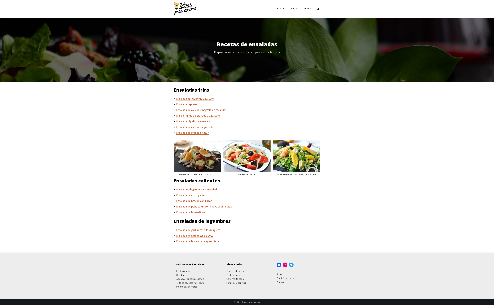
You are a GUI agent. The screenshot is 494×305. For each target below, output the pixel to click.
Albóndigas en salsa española (190, 278)
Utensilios (306, 8)
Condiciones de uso (286, 278)
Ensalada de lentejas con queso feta (197, 241)
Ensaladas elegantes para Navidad (196, 189)
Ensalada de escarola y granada (194, 127)
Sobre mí (281, 274)
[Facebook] (279, 265)
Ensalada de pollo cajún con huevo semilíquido (204, 206)
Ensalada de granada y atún (192, 132)
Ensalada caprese (186, 104)
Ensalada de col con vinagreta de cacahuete (202, 110)
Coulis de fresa (233, 274)
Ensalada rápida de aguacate (193, 121)
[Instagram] (285, 265)
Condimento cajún (235, 278)
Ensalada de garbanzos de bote (194, 235)
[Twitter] (291, 265)
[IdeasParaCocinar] (185, 8)
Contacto (281, 282)
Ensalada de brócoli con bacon (194, 201)
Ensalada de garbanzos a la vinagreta (198, 230)
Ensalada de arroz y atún (190, 195)
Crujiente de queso (235, 270)
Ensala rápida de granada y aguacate (198, 115)
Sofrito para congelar (236, 282)
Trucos (293, 8)
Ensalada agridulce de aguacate (195, 98)
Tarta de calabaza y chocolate (190, 282)
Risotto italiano (183, 270)
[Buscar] (318, 9)
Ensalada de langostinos (190, 212)
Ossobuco (181, 274)
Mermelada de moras (186, 286)
